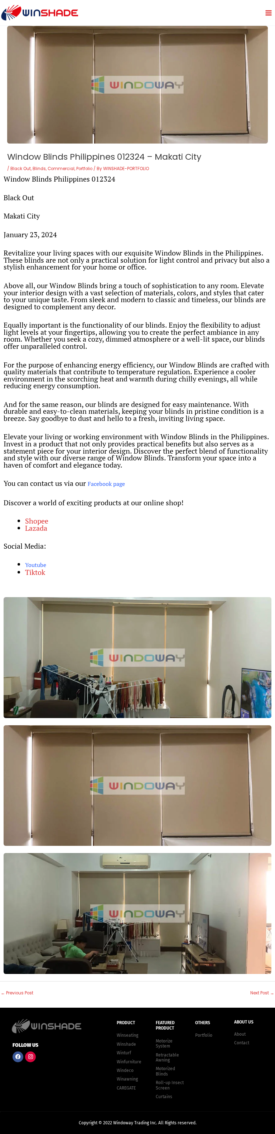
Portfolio (84, 169)
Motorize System (164, 1044)
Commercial (61, 169)
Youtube (35, 565)
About (240, 1034)
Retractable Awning (167, 1058)
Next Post (262, 993)
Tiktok (35, 572)
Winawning (127, 1079)
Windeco (125, 1070)
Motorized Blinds (165, 1071)
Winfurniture (129, 1061)
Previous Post (17, 993)
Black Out (20, 169)
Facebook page (106, 484)
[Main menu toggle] (268, 12)
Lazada (36, 528)
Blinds (39, 169)
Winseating (127, 1035)
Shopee (36, 521)
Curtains (164, 1096)
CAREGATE (126, 1088)
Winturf (124, 1052)
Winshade (126, 1044)
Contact (241, 1042)
